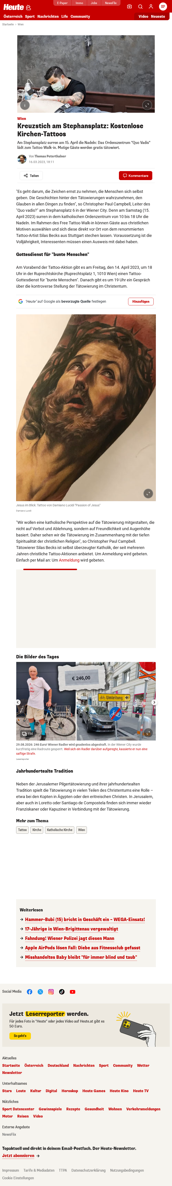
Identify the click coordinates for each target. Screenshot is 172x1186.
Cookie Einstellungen (18, 1178)
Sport (30, 16)
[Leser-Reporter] (129, 6)
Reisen (23, 1116)
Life (64, 16)
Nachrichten (84, 1065)
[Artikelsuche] (140, 6)
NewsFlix (110, 3)
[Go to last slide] (18, 702)
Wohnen (115, 1109)
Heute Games (93, 1091)
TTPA (63, 1170)
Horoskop (70, 1091)
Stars (7, 1091)
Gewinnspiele (50, 1109)
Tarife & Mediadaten (39, 1170)
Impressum (10, 1170)
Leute (21, 1091)
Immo (79, 3)
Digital (51, 1091)
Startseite (8, 24)
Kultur (35, 1091)
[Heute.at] (13, 7)
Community (80, 16)
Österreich (13, 16)
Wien (21, 24)
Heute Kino (119, 1091)
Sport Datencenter (18, 1109)
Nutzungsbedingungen (127, 1170)
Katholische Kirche (59, 830)
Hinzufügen (140, 302)
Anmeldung (69, 560)
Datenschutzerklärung (88, 1170)
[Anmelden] (151, 6)
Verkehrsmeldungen (143, 1109)
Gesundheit (94, 1109)
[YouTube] (72, 991)
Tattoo (22, 830)
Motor (7, 1116)
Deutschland (58, 1065)
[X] (40, 991)
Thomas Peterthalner (50, 156)
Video (143, 16)
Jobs (94, 3)
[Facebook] (29, 991)
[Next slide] (154, 702)
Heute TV (141, 1091)
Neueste (158, 16)
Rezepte (73, 1109)
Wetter (143, 1065)
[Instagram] (51, 991)
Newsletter (12, 1073)
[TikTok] (61, 991)
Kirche (36, 830)
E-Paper (62, 3)
